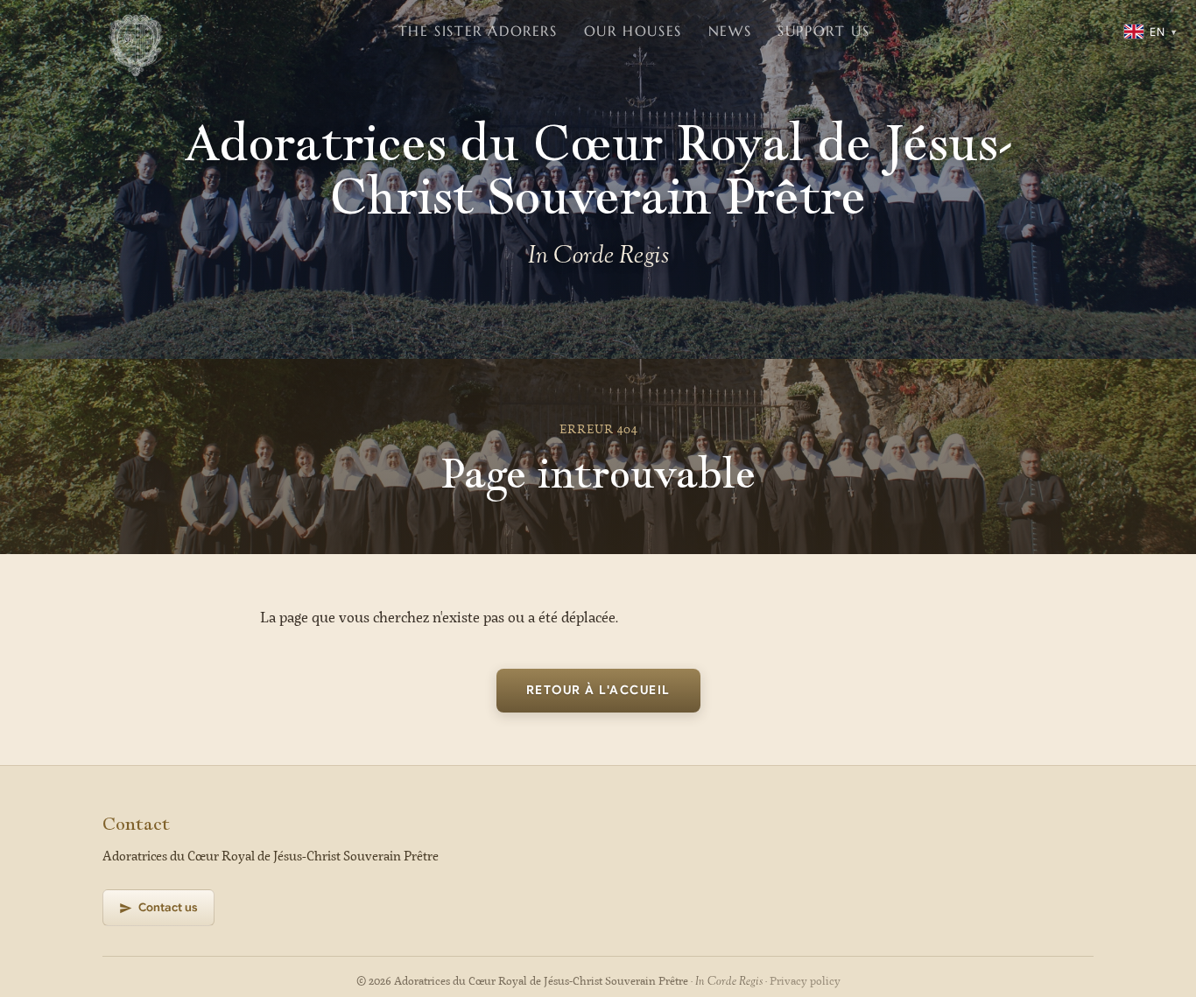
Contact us (168, 907)
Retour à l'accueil (598, 690)
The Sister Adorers (478, 30)
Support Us (823, 30)
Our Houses (633, 30)
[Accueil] (136, 31)
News (729, 30)
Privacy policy (805, 981)
